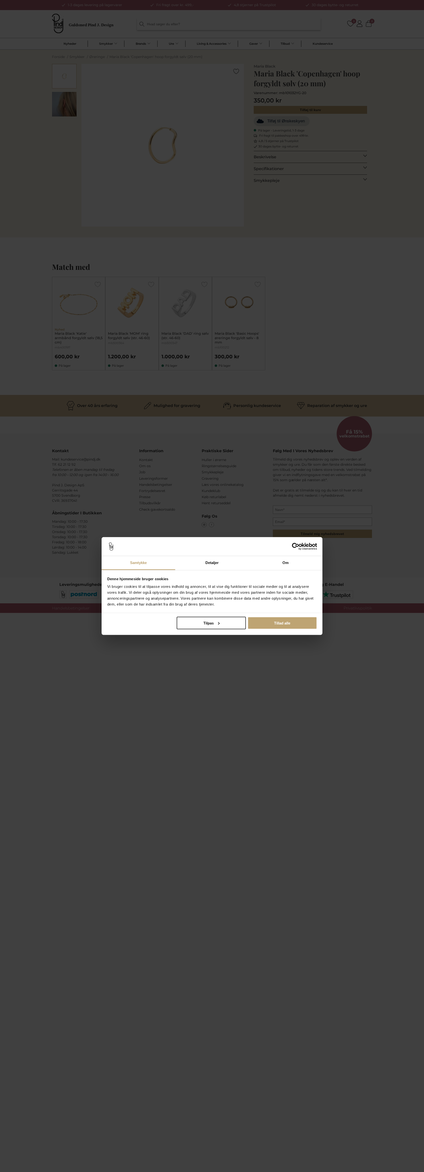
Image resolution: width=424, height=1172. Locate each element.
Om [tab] (285, 563)
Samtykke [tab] (138, 563)
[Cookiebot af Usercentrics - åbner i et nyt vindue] (295, 546)
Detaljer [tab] (212, 563)
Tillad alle (282, 623)
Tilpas (208, 623)
